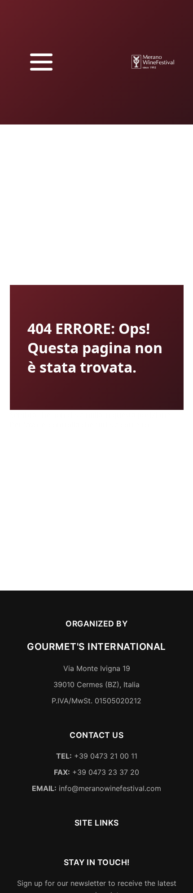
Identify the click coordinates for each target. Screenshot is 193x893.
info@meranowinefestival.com (96, 788)
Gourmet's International (96, 647)
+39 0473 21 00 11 (96, 756)
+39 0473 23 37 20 (96, 773)
